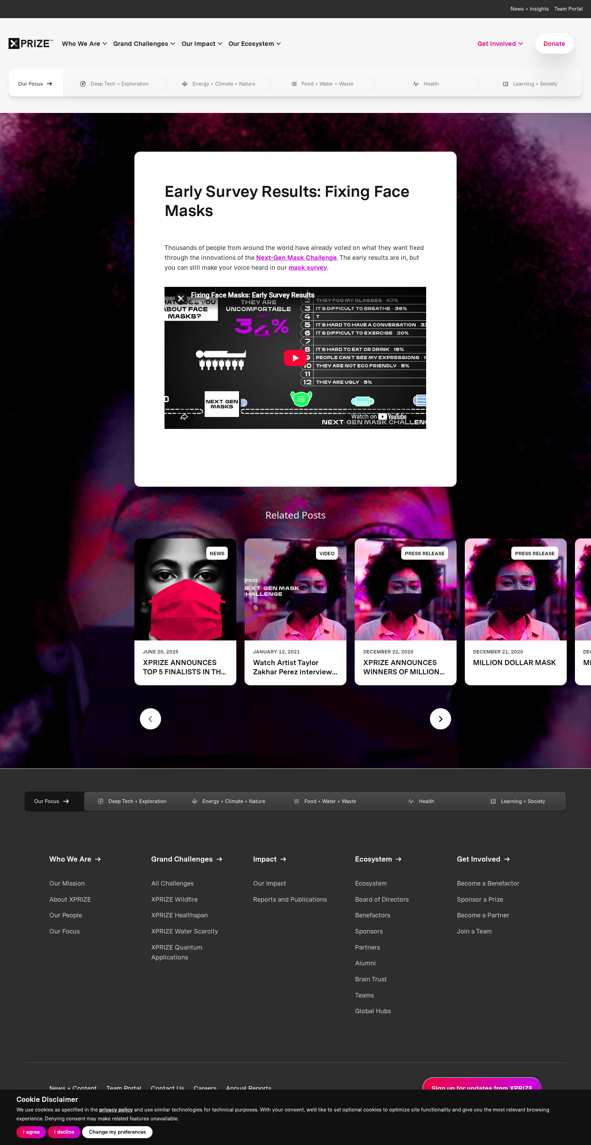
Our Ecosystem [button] (251, 43)
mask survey (308, 267)
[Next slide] (440, 718)
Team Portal (568, 9)
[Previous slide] (150, 718)
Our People (65, 915)
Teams (364, 995)
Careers (205, 1088)
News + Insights (530, 9)
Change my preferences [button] (117, 1132)
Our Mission (67, 883)
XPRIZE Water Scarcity (184, 931)
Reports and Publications (290, 899)
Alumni (365, 963)
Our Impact (269, 883)
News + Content (73, 1088)
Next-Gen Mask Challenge (296, 257)
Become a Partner (483, 915)
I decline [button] (64, 1132)
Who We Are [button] (81, 43)
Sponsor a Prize (480, 899)
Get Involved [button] (496, 43)
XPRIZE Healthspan (179, 915)
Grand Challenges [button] (140, 43)
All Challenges (172, 883)
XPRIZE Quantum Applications (176, 952)
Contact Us (167, 1088)
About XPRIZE (70, 899)
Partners (367, 947)
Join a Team (474, 931)
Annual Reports (248, 1088)
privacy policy (116, 1110)
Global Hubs (373, 1011)
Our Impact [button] (198, 43)
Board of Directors (382, 899)
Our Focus (30, 84)
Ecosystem (371, 883)
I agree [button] (31, 1132)
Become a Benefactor (488, 883)
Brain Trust (371, 979)
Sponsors (369, 931)
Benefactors (372, 915)
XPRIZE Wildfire (174, 899)
